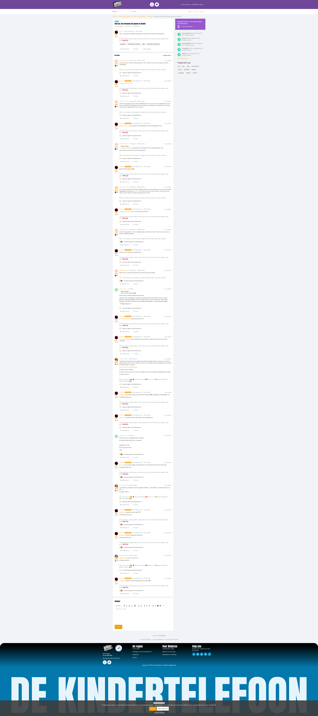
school (180, 69)
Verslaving (150, 16)
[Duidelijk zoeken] (171, 12)
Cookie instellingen (157, 639)
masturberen (195, 66)
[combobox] (151, 12)
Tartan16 (121, 359)
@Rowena (122, 558)
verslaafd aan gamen (134, 44)
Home (114, 16)
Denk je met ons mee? (169, 651)
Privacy (135, 657)
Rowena (121, 31)
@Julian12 (136, 191)
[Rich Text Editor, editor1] (143, 615)
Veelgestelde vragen (168, 649)
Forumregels (136, 649)
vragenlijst (181, 73)
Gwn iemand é (186, 33)
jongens (194, 69)
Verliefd (188, 73)
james (184, 38)
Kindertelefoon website (197, 4)
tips (179, 66)
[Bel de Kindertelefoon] (152, 4)
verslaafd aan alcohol (153, 44)
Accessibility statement (171, 639)
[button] (193, 12)
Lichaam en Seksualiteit (139, 16)
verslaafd (122, 44)
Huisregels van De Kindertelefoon (142, 651)
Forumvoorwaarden (145, 639)
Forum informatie (185, 4)
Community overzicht (124, 16)
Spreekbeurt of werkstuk (169, 654)
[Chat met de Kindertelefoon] (157, 4)
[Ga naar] (130, 12)
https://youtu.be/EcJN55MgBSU (128, 367)
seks (183, 66)
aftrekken (186, 69)
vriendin (195, 73)
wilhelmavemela (124, 60)
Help (143, 44)
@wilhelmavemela (124, 83)
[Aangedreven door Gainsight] (159, 636)
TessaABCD (185, 48)
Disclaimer (136, 654)
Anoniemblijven (186, 43)
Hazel (183, 53)
